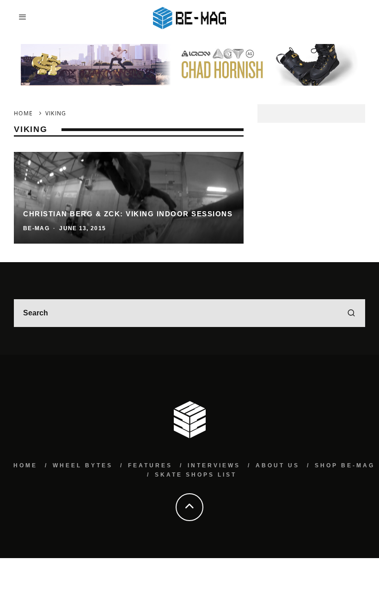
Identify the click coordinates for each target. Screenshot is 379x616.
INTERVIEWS (214, 465)
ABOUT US (278, 465)
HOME (25, 465)
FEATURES (150, 465)
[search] (351, 313)
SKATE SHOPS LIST (196, 474)
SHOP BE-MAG (345, 465)
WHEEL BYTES (83, 465)
